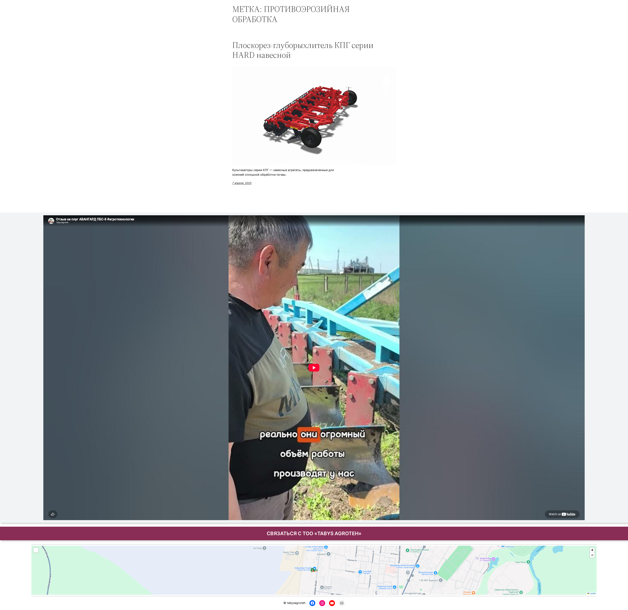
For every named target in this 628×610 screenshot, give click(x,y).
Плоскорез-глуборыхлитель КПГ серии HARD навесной (302, 50)
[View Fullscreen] (35, 550)
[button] (314, 570)
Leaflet (592, 593)
